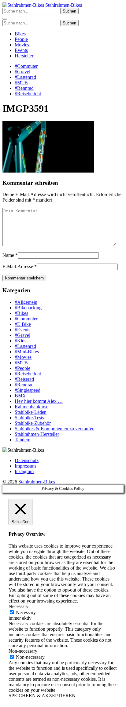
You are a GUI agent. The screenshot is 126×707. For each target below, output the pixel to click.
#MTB (21, 82)
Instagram (24, 471)
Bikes (20, 33)
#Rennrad (24, 88)
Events (21, 50)
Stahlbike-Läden (30, 412)
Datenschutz (27, 460)
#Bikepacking (28, 307)
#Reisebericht (28, 93)
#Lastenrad (25, 77)
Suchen (69, 11)
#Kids (20, 340)
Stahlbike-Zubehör (33, 423)
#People (22, 368)
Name (8, 255)
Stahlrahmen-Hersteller (37, 434)
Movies (22, 44)
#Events (22, 329)
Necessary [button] (18, 606)
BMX (20, 395)
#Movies (23, 357)
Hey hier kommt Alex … (39, 401)
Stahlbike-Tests (29, 417)
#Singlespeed (27, 390)
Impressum (25, 465)
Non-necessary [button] (23, 651)
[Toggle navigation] (4, 19)
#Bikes (21, 313)
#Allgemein (26, 302)
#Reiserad (24, 379)
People (21, 39)
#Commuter (26, 66)
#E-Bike (23, 324)
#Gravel (22, 71)
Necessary (26, 612)
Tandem (22, 439)
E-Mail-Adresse (17, 266)
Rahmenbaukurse (31, 406)
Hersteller (24, 55)
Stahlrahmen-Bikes (63, 5)
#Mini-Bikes (27, 351)
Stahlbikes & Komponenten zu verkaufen (54, 428)
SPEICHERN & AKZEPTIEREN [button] (42, 695)
